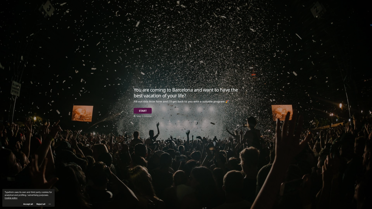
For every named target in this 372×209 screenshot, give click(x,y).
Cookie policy (11, 198)
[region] (28, 198)
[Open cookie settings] (49, 204)
